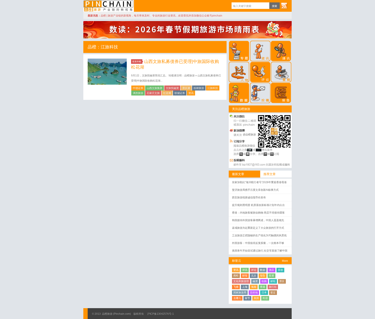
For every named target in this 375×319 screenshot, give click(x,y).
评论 (253, 269)
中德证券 (138, 88)
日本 (264, 292)
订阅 (284, 5)
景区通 (186, 88)
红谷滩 (167, 93)
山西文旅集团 (154, 88)
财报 (244, 275)
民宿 (265, 298)
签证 (273, 292)
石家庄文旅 (153, 93)
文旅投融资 (172, 88)
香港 (262, 286)
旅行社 (273, 286)
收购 (264, 281)
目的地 (254, 292)
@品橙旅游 (249, 134)
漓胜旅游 (138, 93)
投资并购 (136, 61)
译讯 (244, 269)
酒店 (271, 269)
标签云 (236, 260)
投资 (271, 275)
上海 (244, 286)
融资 (255, 281)
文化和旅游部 (241, 281)
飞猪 (235, 286)
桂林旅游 (199, 88)
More (285, 260)
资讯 (191, 93)
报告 (262, 275)
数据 (262, 269)
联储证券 (179, 93)
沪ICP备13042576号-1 (160, 313)
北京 (253, 275)
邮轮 (273, 281)
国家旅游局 (239, 292)
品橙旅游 (108, 6)
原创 (280, 269)
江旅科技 (212, 88)
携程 (235, 275)
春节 (247, 298)
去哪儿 (237, 298)
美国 (256, 298)
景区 (282, 281)
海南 (253, 286)
